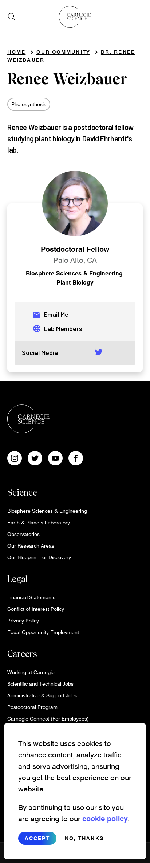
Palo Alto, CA (75, 260)
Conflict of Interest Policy (35, 608)
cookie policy (105, 818)
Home (16, 51)
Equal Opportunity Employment (43, 632)
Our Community (63, 51)
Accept (37, 838)
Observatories (23, 534)
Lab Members (57, 328)
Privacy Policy (23, 620)
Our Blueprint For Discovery (39, 557)
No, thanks (84, 838)
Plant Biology (75, 282)
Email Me (50, 314)
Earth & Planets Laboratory (38, 522)
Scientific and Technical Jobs (40, 683)
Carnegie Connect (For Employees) (48, 718)
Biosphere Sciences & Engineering (74, 273)
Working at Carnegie (31, 672)
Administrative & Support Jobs (42, 695)
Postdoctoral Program (32, 706)
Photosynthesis (28, 104)
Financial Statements (31, 597)
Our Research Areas (30, 545)
